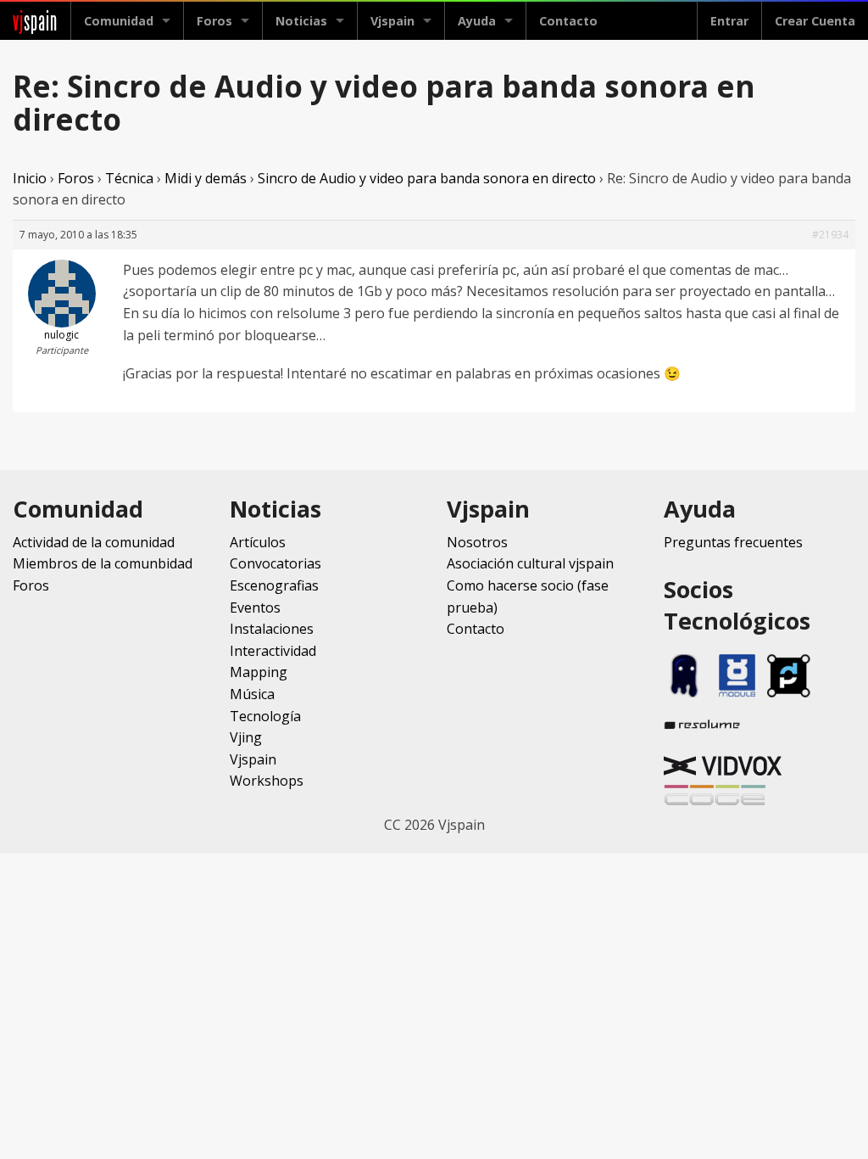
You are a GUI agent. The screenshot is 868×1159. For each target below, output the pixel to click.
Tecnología (265, 716)
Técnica (129, 178)
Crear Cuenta (815, 21)
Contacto (568, 21)
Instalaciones (272, 628)
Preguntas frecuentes (733, 542)
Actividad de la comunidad (94, 542)
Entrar (729, 21)
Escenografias (274, 585)
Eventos (255, 607)
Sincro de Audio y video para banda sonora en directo (427, 178)
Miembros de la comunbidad (102, 563)
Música (252, 694)
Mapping (258, 672)
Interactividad (273, 650)
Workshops (266, 780)
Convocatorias (275, 563)
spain (35, 21)
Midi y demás (205, 178)
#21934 (830, 234)
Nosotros (477, 542)
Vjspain (253, 759)
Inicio (30, 178)
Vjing (246, 737)
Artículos (258, 542)
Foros (214, 21)
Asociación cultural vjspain (530, 563)
